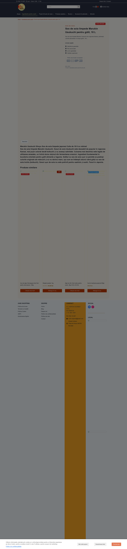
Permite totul (116, 544)
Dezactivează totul (100, 544)
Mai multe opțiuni (83, 544)
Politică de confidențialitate (13, 546)
